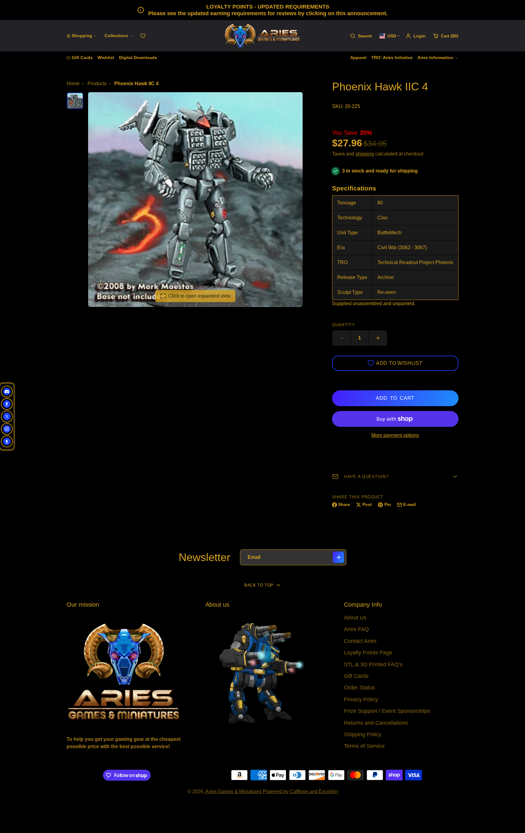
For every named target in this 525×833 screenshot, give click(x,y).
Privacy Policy (361, 699)
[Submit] (338, 557)
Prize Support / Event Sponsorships (387, 711)
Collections (116, 35)
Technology (349, 217)
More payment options (395, 435)
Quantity (343, 324)
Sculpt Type (350, 292)
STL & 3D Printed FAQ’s (373, 664)
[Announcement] (262, 10)
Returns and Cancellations (376, 723)
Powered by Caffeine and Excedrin (300, 791)
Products (97, 83)
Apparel (358, 57)
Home (73, 83)
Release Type (352, 277)
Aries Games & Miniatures (233, 791)
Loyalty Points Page (368, 653)
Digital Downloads (138, 57)
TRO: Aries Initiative (392, 57)
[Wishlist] (143, 35)
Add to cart (395, 398)
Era (341, 247)
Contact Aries (360, 641)
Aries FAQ (356, 629)
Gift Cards (82, 57)
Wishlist (106, 57)
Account (416, 36)
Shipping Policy (362, 734)
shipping (364, 153)
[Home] (262, 36)
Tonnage (346, 202)
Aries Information (435, 57)
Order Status (359, 688)
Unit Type (347, 232)
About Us (355, 618)
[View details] (124, 671)
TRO (342, 262)
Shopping (82, 35)
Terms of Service (364, 746)
